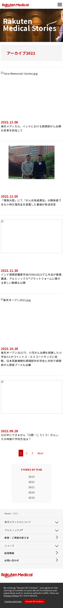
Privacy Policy (11, 595)
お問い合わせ (11, 560)
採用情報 (9, 553)
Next (40, 453)
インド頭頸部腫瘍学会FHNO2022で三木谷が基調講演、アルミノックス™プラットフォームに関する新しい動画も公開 (31, 278)
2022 (31, 482)
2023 (31, 476)
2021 (31, 487)
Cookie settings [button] (13, 601)
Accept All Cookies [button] (34, 601)
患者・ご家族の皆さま (16, 537)
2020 (31, 492)
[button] (31, 522)
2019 (31, 497)
